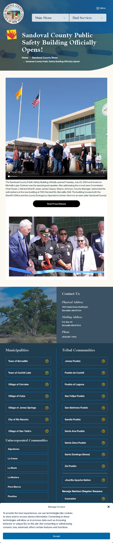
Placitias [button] (12, 496)
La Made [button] (12, 467)
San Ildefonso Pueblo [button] (76, 407)
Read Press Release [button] (56, 203)
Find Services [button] (82, 18)
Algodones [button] (13, 448)
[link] (13, 13)
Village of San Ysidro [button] (19, 431)
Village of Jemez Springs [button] (22, 407)
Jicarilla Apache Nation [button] (78, 480)
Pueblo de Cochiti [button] (74, 372)
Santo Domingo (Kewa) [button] (77, 454)
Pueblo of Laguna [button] (74, 384)
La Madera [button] (13, 477)
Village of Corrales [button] (18, 384)
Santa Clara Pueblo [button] (75, 442)
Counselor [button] (70, 498)
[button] (108, 506)
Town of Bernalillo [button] (18, 361)
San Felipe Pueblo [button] (74, 396)
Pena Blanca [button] (14, 486)
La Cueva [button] (13, 458)
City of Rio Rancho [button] (18, 419)
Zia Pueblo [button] (70, 466)
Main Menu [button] (43, 18)
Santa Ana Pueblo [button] (75, 431)
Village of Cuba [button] (16, 396)
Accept (56, 536)
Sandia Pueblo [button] (73, 419)
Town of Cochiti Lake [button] (19, 372)
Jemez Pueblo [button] (72, 361)
